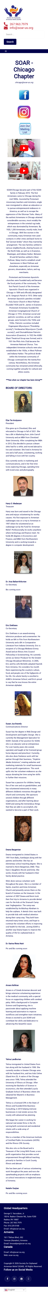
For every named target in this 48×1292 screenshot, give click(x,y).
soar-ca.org (13, 1255)
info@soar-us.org (21, 28)
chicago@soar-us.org (24, 82)
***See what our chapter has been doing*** (24, 380)
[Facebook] (24, 95)
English (11, 1290)
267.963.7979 (19, 24)
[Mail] (24, 128)
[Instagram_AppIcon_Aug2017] (24, 112)
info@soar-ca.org (17, 1252)
